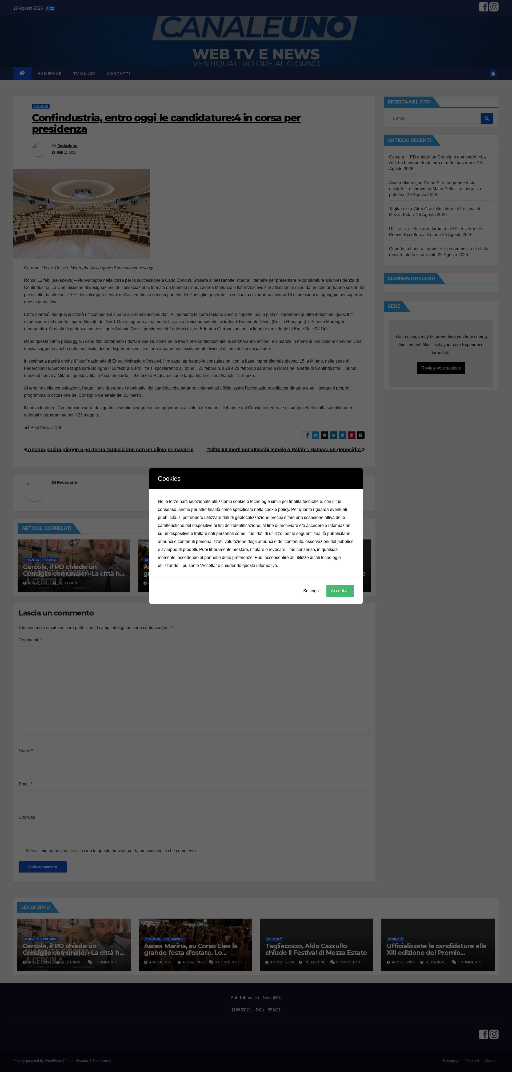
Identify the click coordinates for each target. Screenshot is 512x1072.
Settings (311, 591)
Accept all (340, 591)
